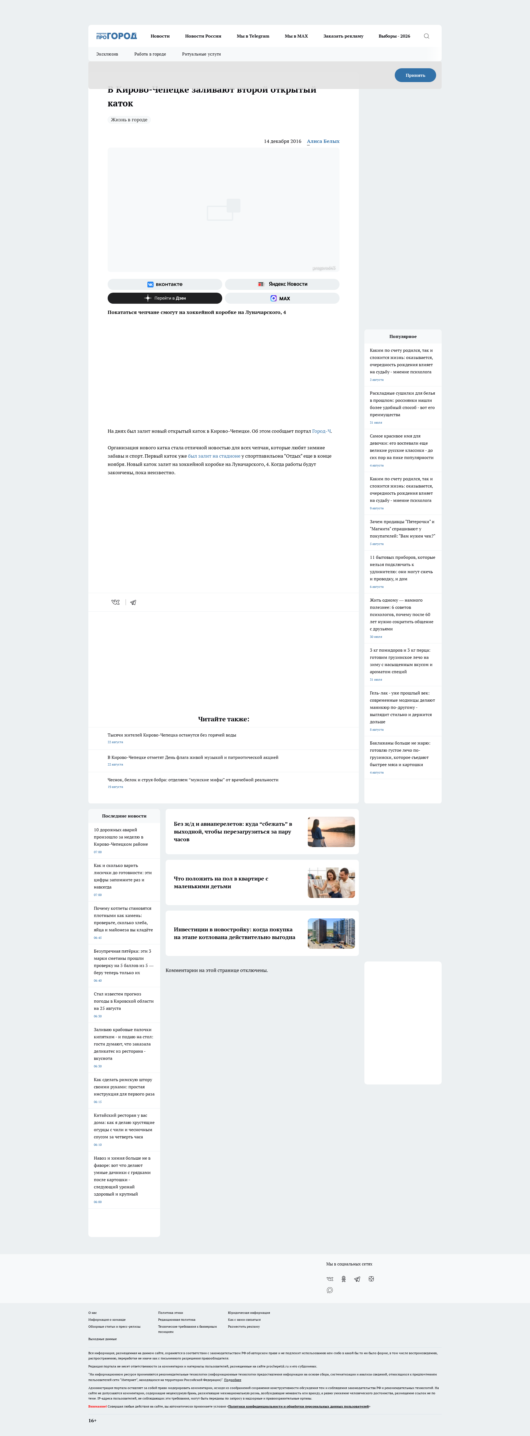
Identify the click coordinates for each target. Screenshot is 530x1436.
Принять (415, 75)
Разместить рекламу (244, 1326)
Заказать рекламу (343, 36)
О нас (92, 1313)
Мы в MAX (296, 36)
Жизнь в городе (129, 119)
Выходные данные (102, 1339)
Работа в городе (150, 54)
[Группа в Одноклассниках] (344, 1279)
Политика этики (170, 1313)
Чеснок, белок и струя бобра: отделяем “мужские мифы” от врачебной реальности (193, 783)
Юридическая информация (249, 1313)
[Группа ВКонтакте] (165, 284)
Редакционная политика (176, 1319)
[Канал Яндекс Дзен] (165, 298)
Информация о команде (107, 1319)
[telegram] (135, 602)
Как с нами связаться (244, 1319)
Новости (160, 36)
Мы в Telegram (253, 36)
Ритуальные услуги (201, 54)
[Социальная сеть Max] (282, 298)
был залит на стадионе (214, 456)
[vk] (116, 602)
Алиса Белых (323, 141)
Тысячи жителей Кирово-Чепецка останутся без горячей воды (172, 738)
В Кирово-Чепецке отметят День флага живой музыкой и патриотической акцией (193, 760)
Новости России (203, 36)
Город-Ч (321, 431)
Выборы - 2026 (394, 36)
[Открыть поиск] (426, 35)
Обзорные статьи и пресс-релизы (114, 1326)
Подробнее (232, 1380)
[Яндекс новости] (282, 284)
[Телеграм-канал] (357, 1279)
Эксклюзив (107, 54)
